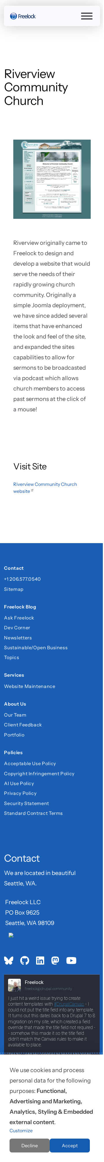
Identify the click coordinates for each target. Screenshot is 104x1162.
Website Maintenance (29, 686)
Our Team (15, 715)
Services (14, 675)
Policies (13, 753)
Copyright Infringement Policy (39, 773)
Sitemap (13, 589)
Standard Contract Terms (33, 813)
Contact (14, 568)
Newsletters (18, 638)
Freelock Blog (20, 607)
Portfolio (14, 735)
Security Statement (26, 803)
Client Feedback (23, 725)
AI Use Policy (19, 783)
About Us (15, 704)
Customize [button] (21, 1130)
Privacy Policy (20, 793)
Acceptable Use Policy (30, 763)
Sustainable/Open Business (36, 647)
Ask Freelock (19, 618)
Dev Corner (17, 627)
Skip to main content (15, 10)
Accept (70, 1145)
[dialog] (52, 1108)
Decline (29, 1145)
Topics (11, 657)
